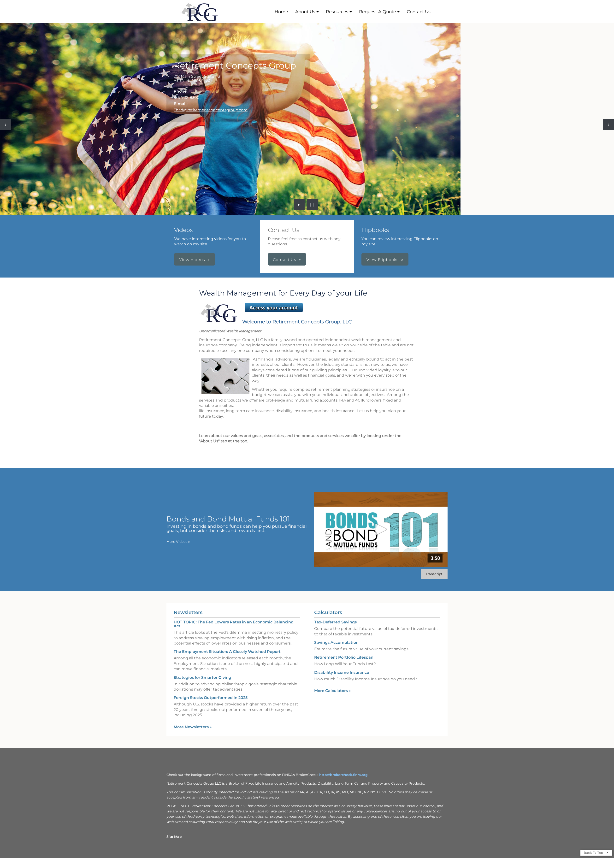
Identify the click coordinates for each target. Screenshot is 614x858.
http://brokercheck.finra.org (343, 775)
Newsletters (188, 612)
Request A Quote (377, 11)
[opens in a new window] (273, 312)
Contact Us (419, 11)
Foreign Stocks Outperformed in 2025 (211, 697)
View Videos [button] (192, 259)
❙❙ (312, 204)
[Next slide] (608, 124)
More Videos (178, 541)
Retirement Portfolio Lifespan (343, 657)
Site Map (174, 836)
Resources (337, 11)
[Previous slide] (5, 124)
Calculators (328, 612)
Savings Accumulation (336, 642)
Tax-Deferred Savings (335, 622)
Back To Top (594, 852)
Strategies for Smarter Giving (202, 677)
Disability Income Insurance (341, 672)
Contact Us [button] (284, 259)
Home (281, 11)
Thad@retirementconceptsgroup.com (211, 110)
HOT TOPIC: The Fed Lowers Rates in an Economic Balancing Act (234, 624)
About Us (305, 11)
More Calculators (332, 690)
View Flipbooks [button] (382, 259)
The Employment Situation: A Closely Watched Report (227, 651)
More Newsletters (193, 727)
